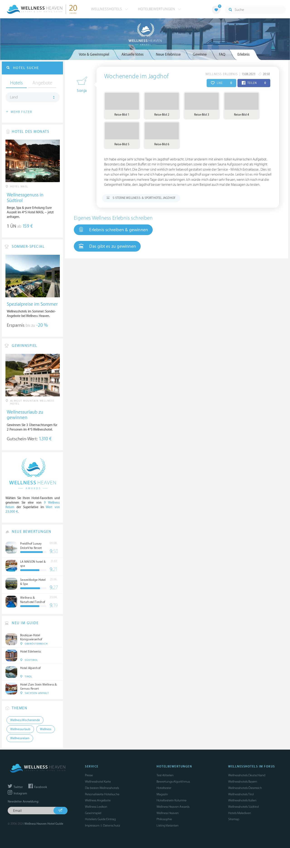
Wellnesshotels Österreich (245, 788)
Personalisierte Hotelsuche (102, 794)
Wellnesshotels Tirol (241, 794)
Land (14, 97)
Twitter (18, 787)
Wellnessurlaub (20, 729)
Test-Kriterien (165, 775)
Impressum (92, 825)
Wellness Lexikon (96, 807)
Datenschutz (111, 825)
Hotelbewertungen (157, 9)
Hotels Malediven (239, 813)
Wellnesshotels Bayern (242, 782)
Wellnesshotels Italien (242, 800)
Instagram (20, 793)
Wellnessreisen (19, 738)
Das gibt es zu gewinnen (112, 246)
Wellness (45, 729)
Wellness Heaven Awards (173, 807)
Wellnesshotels (107, 9)
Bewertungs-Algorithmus (173, 782)
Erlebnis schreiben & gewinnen (118, 229)
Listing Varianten (168, 825)
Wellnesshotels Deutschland (246, 775)
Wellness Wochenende (25, 720)
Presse (89, 775)
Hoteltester (164, 788)
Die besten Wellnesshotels (102, 788)
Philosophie (164, 819)
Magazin (162, 794)
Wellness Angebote (98, 800)
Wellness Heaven (168, 813)
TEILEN (256, 83)
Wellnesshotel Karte (98, 782)
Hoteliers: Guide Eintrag (100, 819)
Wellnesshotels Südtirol (243, 807)
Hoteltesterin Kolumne (171, 800)
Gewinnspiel (93, 813)
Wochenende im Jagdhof (136, 76)
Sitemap (233, 819)
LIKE (224, 83)
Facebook (40, 787)
